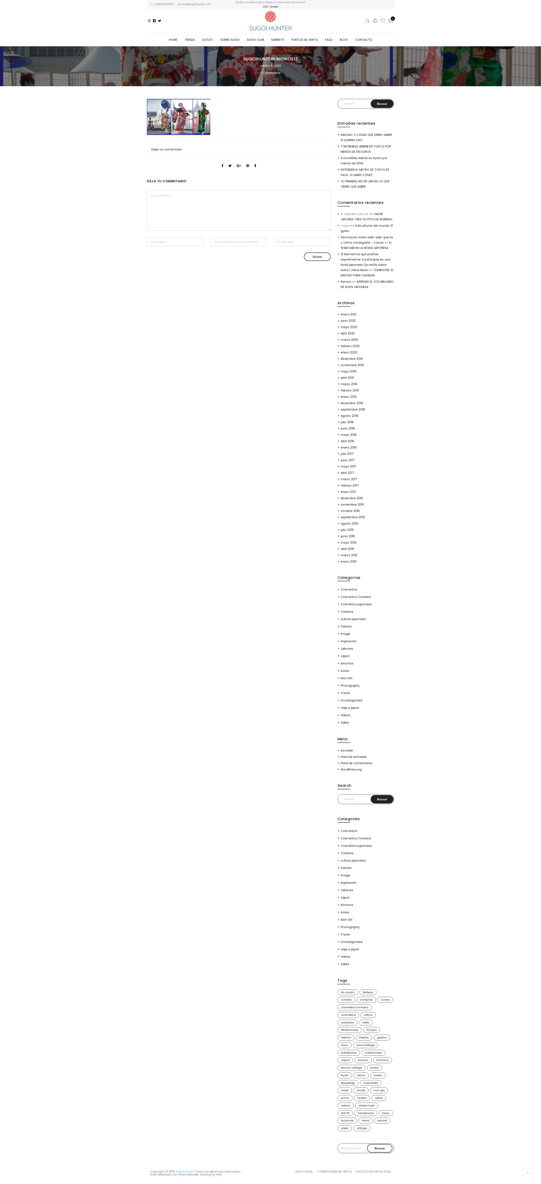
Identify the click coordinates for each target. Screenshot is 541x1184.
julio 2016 (347, 530)
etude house (349, 1030)
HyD (219, 1174)
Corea (385, 1000)
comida (346, 1000)
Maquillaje (348, 1083)
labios (361, 1075)
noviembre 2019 (352, 365)
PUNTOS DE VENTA (305, 40)
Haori (344, 1045)
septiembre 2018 (353, 409)
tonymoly (347, 1121)
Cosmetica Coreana (356, 597)
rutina (379, 1098)
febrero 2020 (350, 346)
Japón (345, 1060)
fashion (346, 1037)
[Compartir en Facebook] (222, 162)
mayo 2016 (349, 542)
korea (374, 1068)
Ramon (346, 282)
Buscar (380, 1148)
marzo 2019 (349, 384)
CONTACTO (363, 40)
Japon (345, 656)
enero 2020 (349, 352)
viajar (344, 1128)
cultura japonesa (353, 619)
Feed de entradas (354, 757)
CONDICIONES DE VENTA (334, 1171)
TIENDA (190, 40)
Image (345, 634)
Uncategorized (351, 700)
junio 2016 (348, 536)
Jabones (347, 649)
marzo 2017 (349, 479)
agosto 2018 (349, 416)
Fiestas (364, 1037)
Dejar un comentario (166, 149)
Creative (347, 612)
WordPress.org (351, 769)
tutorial (382, 1121)
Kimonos (347, 663)
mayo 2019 (349, 371)
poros (345, 1098)
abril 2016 (347, 549)
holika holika (373, 1053)
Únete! (274, 6)
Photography (350, 685)
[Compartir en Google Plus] (239, 162)
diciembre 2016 (352, 498)
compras (366, 1000)
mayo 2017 (349, 466)
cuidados (347, 1022)
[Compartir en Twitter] (230, 162)
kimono (363, 1060)
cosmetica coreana (354, 1007)
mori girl (379, 1090)
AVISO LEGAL (304, 1171)
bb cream (348, 992)
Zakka (345, 722)
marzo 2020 (349, 340)
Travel (345, 693)
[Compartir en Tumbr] (255, 162)
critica (368, 1015)
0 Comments (270, 73)
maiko (378, 1075)
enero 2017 (349, 492)
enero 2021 (348, 314)
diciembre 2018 (352, 403)
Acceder (347, 750)
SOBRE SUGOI (229, 40)
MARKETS (277, 40)
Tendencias (366, 1113)
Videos (345, 715)
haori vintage (366, 1045)
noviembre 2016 (352, 504)
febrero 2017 (350, 485)
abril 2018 (347, 441)
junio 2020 (348, 321)
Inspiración (349, 641)
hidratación (349, 1053)
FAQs (328, 40)
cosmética (348, 1015)
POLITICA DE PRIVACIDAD (373, 1171)
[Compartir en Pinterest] (247, 162)
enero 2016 (349, 561)
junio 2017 (348, 460)
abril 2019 (347, 378)
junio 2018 (348, 428)
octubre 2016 (350, 511)
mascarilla (370, 1083)
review (362, 1098)
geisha (382, 1037)
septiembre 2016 (353, 517)
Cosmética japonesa (356, 604)
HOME (173, 40)
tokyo (386, 1113)
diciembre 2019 (352, 359)
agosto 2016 (349, 523)
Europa (372, 1030)
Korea (345, 671)
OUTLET (207, 40)
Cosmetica (349, 589)
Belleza (368, 992)
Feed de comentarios (356, 763)
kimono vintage (351, 1068)
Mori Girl (346, 678)
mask (344, 1090)
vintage (362, 1128)
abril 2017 (347, 473)
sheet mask (367, 1106)
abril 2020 (348, 333)
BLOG (344, 40)
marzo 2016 (349, 555)
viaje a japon (350, 708)
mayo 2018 (349, 435)
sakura (345, 1106)
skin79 (345, 1113)
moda (361, 1090)
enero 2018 (349, 447)
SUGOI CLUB (255, 40)
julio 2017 (347, 454)
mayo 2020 (349, 327)
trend (365, 1121)
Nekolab (192, 1174)
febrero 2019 (350, 390)
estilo (366, 1022)
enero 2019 (349, 397)
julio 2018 (347, 422)
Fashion (346, 626)
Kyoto (345, 1075)
